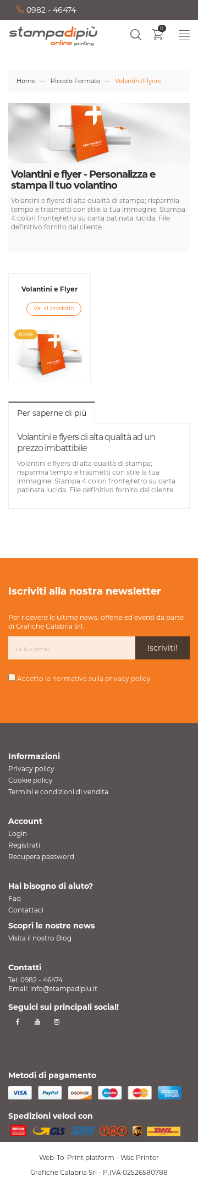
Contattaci (25, 910)
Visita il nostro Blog (40, 938)
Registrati (24, 845)
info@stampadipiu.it (63, 989)
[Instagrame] (56, 1021)
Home (26, 81)
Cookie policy (30, 780)
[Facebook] (18, 1021)
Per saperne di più (51, 413)
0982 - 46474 (50, 10)
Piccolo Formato (75, 81)
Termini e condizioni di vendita (58, 792)
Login (17, 833)
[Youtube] (37, 1021)
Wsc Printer (139, 1157)
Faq (14, 898)
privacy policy (128, 678)
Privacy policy (31, 769)
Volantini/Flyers (138, 81)
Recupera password (41, 857)
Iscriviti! (162, 648)
